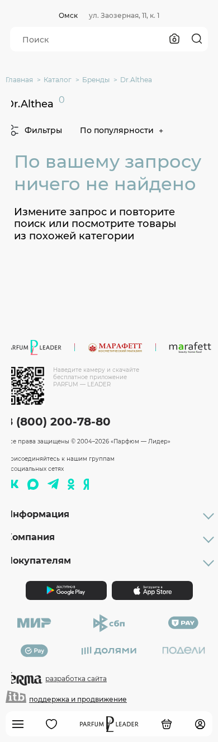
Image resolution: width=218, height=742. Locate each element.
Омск (68, 15)
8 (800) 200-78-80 (58, 421)
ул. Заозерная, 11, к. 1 (124, 15)
